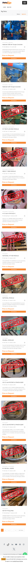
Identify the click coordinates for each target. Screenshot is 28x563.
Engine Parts (10, 42)
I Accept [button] (3, 559)
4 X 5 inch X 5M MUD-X (8, 213)
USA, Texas (5, 89)
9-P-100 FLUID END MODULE (10, 129)
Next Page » (21, 530)
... (12, 530)
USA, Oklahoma (6, 46)
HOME (20, 554)
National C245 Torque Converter (11, 87)
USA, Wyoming (6, 215)
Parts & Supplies (5, 42)
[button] (1, 7)
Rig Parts (24, 14)
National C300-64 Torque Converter (12, 44)
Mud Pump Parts (11, 126)
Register (9, 7)
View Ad (14, 58)
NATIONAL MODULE (8, 298)
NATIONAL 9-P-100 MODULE (10, 255)
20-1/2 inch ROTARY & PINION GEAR (12, 382)
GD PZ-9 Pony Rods (7, 510)
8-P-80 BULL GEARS (8, 468)
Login (4, 7)
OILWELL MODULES (8, 340)
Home (18, 14)
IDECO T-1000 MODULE (9, 171)
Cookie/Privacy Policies (17, 561)
